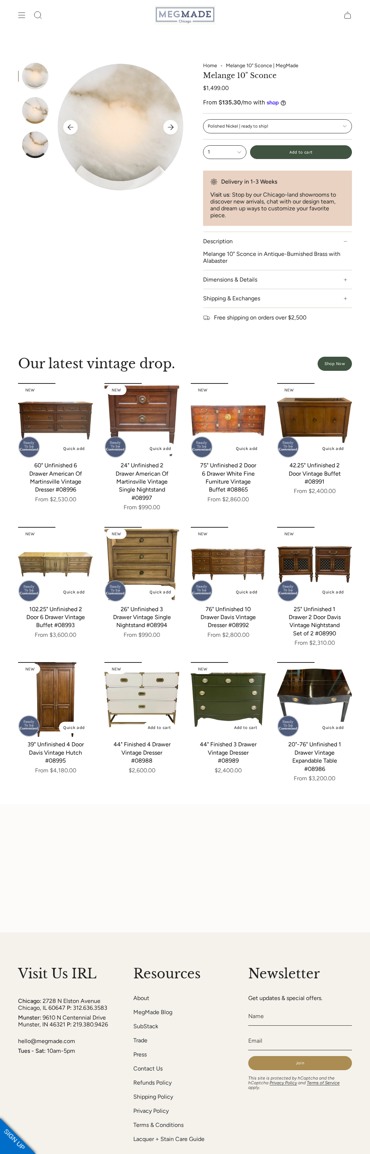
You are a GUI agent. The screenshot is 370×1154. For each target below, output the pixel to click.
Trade (140, 1040)
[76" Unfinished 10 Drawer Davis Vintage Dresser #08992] (228, 564)
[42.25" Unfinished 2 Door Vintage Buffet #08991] (314, 420)
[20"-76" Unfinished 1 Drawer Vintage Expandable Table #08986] (314, 699)
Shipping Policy (153, 1096)
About (141, 998)
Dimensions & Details (230, 279)
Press (140, 1054)
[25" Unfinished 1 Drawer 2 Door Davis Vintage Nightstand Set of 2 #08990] (314, 564)
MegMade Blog (152, 1012)
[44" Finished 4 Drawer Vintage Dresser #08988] (141, 699)
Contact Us (148, 1068)
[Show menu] (21, 15)
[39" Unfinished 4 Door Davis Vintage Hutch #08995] (55, 699)
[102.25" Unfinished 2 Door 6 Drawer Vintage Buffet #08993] (55, 564)
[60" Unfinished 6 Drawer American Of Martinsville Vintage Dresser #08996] (55, 420)
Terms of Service (323, 1082)
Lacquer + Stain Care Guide (169, 1139)
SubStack (145, 1026)
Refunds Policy (152, 1082)
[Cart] (347, 15)
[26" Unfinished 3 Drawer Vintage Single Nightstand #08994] (141, 564)
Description (218, 241)
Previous (70, 127)
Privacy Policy (151, 1110)
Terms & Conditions (158, 1124)
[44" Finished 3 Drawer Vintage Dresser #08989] (228, 699)
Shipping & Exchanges (231, 298)
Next (170, 127)
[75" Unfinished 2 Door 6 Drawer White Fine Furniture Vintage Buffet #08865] (228, 420)
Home (210, 66)
